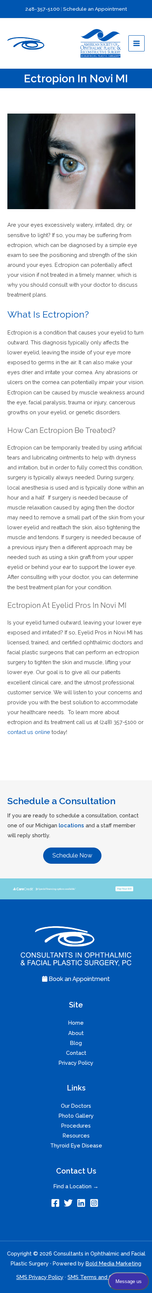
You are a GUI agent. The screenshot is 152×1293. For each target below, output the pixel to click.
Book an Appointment (78, 978)
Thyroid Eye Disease (76, 1145)
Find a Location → (76, 1186)
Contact (76, 1053)
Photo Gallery (76, 1116)
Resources (76, 1135)
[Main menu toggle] (136, 43)
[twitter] (69, 1203)
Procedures (76, 1125)
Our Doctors (76, 1106)
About (76, 1033)
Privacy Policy (76, 1063)
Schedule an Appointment (95, 9)
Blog (76, 1043)
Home (76, 1023)
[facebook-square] (56, 1203)
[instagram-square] (95, 1203)
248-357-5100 (42, 9)
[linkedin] (82, 1203)
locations (71, 825)
